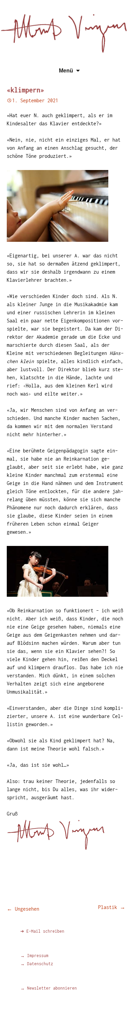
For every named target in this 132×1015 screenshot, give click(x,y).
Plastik (111, 907)
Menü (66, 70)
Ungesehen (23, 909)
